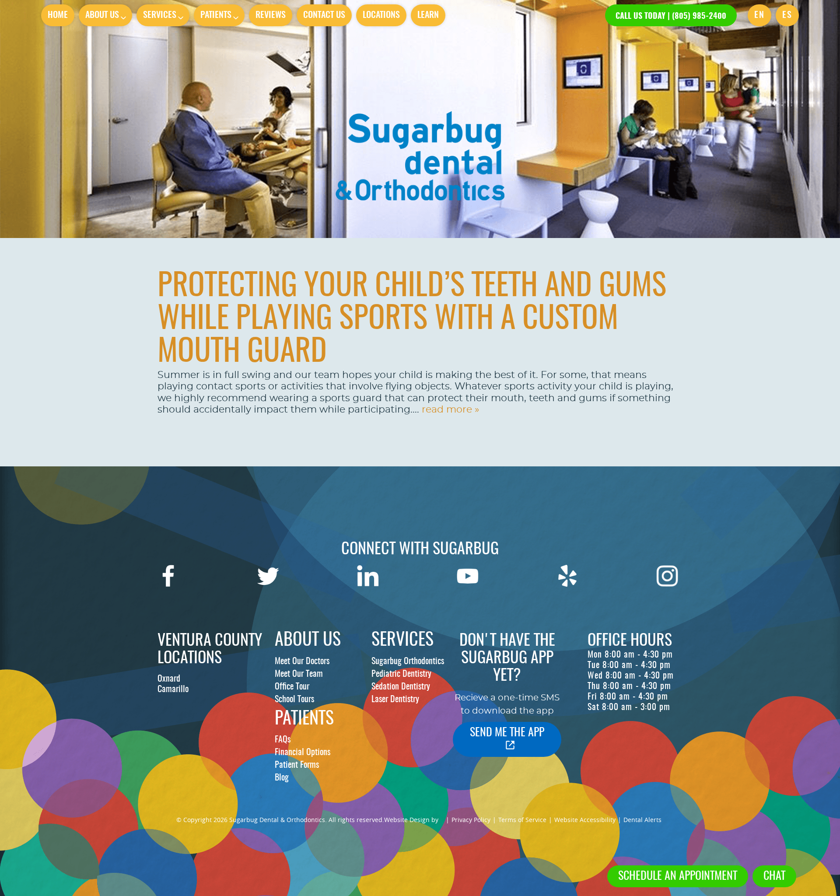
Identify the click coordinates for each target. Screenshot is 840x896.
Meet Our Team (299, 674)
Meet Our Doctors (302, 661)
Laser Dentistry (395, 699)
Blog (282, 778)
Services (159, 15)
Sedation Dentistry (400, 686)
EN (759, 15)
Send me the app (507, 732)
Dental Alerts (642, 820)
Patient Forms (297, 765)
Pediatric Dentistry (401, 674)
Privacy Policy (471, 820)
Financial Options (302, 752)
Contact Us (324, 15)
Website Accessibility (585, 820)
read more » (450, 409)
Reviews (271, 15)
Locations (381, 15)
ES (787, 15)
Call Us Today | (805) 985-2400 (671, 17)
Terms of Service (522, 820)
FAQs (282, 739)
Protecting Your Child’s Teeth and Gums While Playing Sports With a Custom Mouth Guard (412, 320)
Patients (215, 15)
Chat (774, 876)
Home (58, 15)
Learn (428, 15)
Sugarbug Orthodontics (407, 661)
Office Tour (292, 686)
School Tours (294, 699)
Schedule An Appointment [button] (677, 876)
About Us (102, 15)
